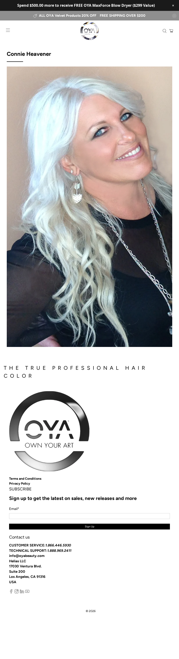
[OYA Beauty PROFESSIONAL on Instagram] (16, 592)
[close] (174, 15)
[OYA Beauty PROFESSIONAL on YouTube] (27, 592)
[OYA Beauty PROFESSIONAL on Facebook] (11, 592)
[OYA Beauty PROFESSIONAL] (89, 31)
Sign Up (89, 526)
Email (14, 509)
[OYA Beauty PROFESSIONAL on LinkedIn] (22, 592)
